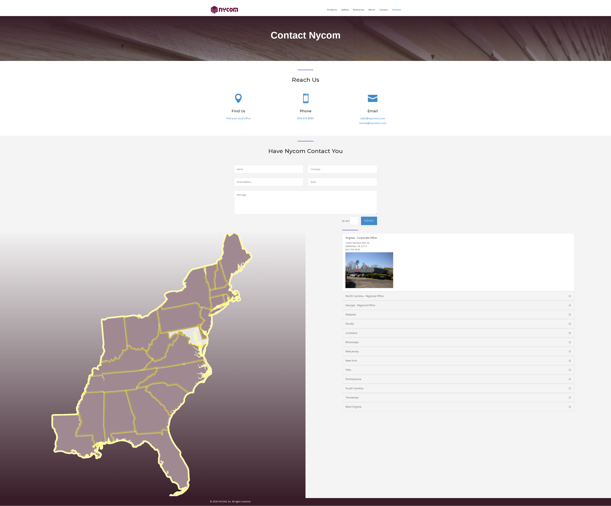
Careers (383, 10)
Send (369, 221)
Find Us (238, 111)
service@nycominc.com (372, 123)
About (371, 10)
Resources (358, 10)
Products (332, 10)
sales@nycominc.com (372, 118)
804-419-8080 (305, 118)
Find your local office (238, 118)
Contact (396, 10)
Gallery (345, 10)
